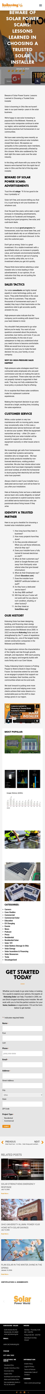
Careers (8, 909)
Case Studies (10, 912)
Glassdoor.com (27, 576)
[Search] (37, 81)
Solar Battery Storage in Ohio (17, 946)
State (4, 1099)
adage (17, 191)
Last (4, 1043)
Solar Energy (10, 949)
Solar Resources (11, 954)
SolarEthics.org (21, 609)
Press (7, 935)
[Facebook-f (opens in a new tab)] (16, 1392)
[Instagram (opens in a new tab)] (20, 1392)
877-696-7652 (8, 1355)
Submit (6, 1126)
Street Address (8, 1081)
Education (9, 921)
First (4, 1033)
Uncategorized (11, 960)
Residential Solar (12, 940)
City (3, 1090)
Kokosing (23, 632)
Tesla (7, 957)
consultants (17, 290)
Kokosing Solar (10, 997)
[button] (40, 5)
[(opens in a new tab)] (28, 1392)
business (12, 1005)
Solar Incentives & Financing (16, 951)
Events (7, 926)
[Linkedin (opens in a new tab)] (24, 1392)
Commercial (10, 915)
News (7, 929)
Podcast (8, 932)
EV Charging (10, 923)
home (5, 1005)
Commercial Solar (12, 918)
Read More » (5, 1193)
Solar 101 (9, 943)
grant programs (26, 228)
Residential (9, 937)
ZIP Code (5, 1109)
